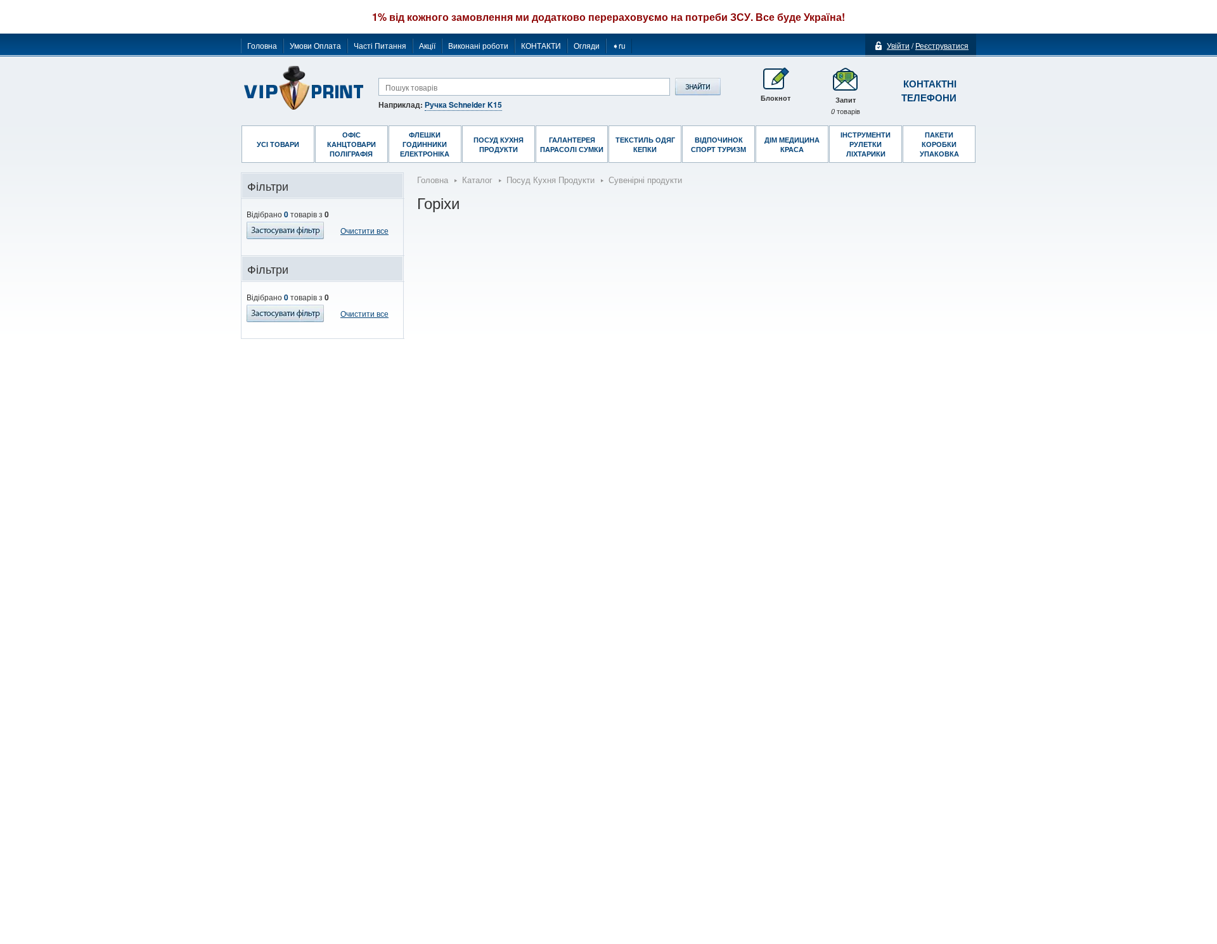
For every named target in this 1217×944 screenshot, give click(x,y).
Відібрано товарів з (288, 214)
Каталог (477, 180)
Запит (845, 105)
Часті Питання (380, 45)
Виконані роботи (478, 45)
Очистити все (364, 230)
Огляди (587, 45)
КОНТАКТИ (541, 45)
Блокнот (775, 98)
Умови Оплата (315, 45)
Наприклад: (440, 104)
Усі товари (278, 144)
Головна (262, 45)
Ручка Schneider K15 (463, 104)
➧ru (619, 45)
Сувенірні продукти (645, 180)
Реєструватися (942, 45)
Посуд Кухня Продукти (550, 180)
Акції (427, 45)
